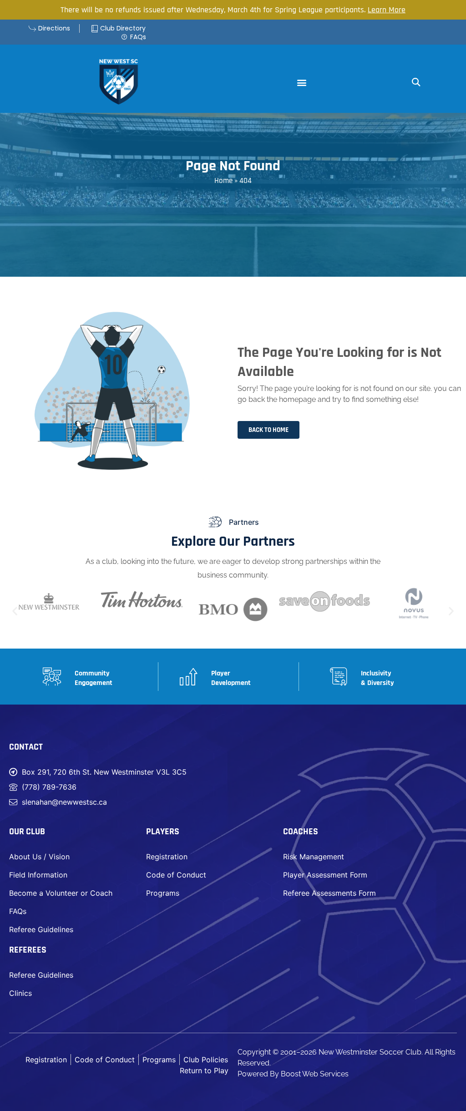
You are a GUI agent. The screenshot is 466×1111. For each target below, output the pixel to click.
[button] (301, 82)
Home (223, 181)
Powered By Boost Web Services (293, 1074)
